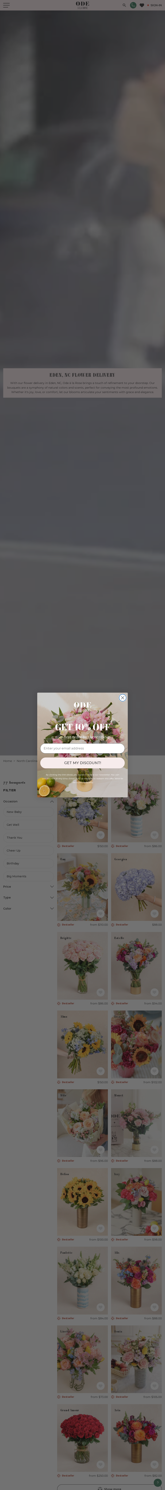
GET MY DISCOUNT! (82, 763)
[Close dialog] (122, 697)
